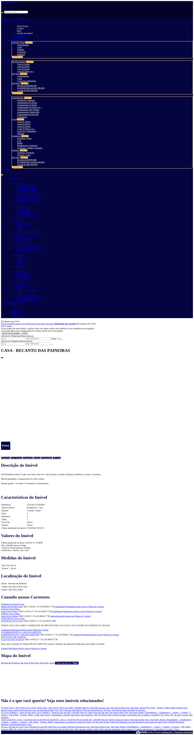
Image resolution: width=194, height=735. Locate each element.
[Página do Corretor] (12, 604)
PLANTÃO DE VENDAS (12, 639)
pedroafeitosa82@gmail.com (62, 616)
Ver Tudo (29, 42)
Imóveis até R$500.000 (27, 86)
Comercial (21, 52)
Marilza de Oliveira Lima (11, 607)
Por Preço (16, 83)
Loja (19, 141)
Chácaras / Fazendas (25, 153)
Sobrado (20, 50)
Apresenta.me (138, 732)
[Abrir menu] (2, 174)
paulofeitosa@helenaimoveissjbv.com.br (69, 611)
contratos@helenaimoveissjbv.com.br (16, 630)
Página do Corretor (96, 607)
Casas (19, 47)
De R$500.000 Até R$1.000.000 (30, 88)
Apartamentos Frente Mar (28, 114)
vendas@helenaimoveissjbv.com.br (15, 648)
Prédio (20, 143)
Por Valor (16, 157)
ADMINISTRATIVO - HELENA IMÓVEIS (20, 635)
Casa (14, 119)
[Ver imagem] (97, 359)
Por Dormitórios (18, 62)
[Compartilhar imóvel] (2, 357)
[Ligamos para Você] (10, 321)
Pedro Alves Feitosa (9, 616)
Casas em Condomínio (26, 81)
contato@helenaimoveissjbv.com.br (88, 635)
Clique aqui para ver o (67, 663)
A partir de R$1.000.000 (27, 90)
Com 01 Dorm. (23, 64)
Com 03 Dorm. (23, 69)
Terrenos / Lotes (24, 155)
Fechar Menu (17, 57)
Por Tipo (15, 74)
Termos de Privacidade (11, 334)
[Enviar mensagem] (62, 339)
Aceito (24, 334)
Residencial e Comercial (27, 145)
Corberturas (22, 117)
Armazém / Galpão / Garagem (29, 148)
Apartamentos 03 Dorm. (27, 105)
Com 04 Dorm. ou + (25, 71)
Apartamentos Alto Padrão (28, 110)
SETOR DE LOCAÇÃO (11, 621)
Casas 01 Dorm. (24, 122)
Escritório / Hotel (24, 138)
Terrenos (15, 150)
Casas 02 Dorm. (24, 124)
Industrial (21, 54)
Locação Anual (18, 42)
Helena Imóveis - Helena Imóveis (15, 19)
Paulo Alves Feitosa (9, 611)
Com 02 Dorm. (23, 67)
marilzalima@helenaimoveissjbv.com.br (71, 607)
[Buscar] (2, 12)
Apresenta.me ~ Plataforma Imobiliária (177, 732)
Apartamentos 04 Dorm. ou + (29, 107)
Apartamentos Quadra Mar (28, 112)
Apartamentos (23, 45)
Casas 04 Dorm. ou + (26, 129)
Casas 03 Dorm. (24, 126)
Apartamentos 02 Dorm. (27, 103)
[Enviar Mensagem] (52, 344)
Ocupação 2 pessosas (26, 100)
